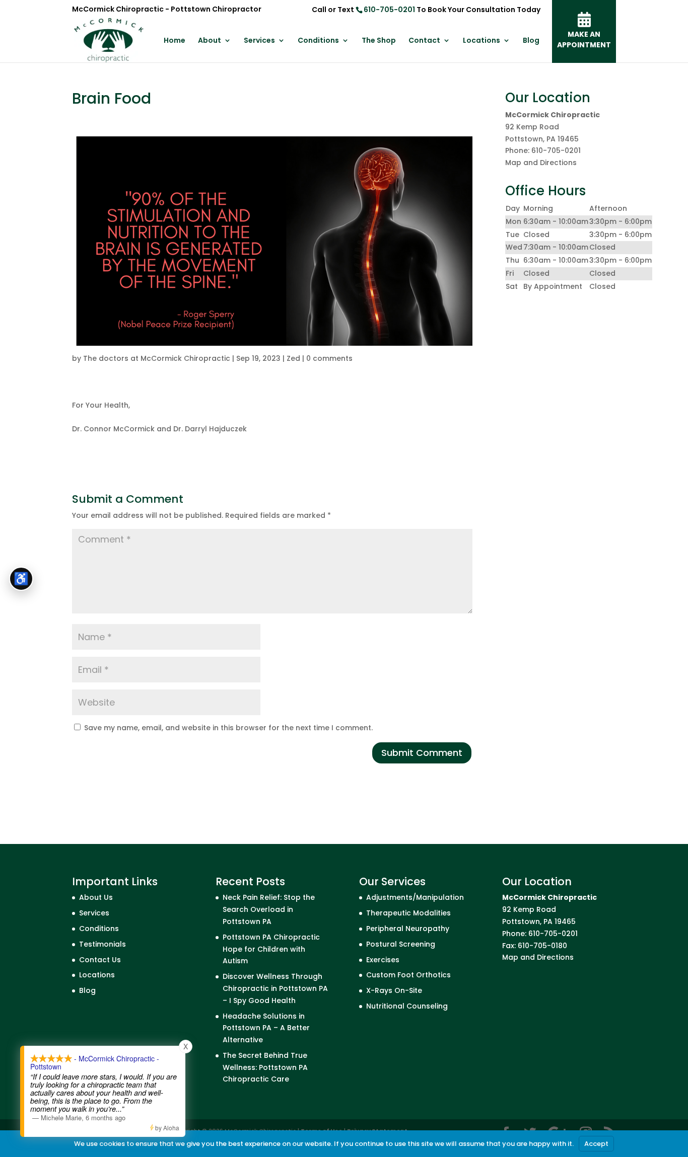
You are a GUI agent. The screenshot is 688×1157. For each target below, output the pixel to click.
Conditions (318, 41)
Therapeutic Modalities (408, 913)
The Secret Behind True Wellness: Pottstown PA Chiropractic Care (265, 1067)
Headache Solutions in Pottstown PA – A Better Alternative (266, 1028)
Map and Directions (541, 163)
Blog (531, 41)
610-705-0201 (389, 10)
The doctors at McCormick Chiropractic (156, 358)
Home (174, 41)
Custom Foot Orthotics (408, 975)
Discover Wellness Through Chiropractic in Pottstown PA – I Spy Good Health (275, 988)
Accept (596, 1143)
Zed (293, 358)
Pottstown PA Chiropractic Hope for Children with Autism (271, 949)
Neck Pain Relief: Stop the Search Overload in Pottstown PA (269, 909)
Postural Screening (400, 944)
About (209, 41)
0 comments (329, 358)
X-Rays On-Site (394, 990)
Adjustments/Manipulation (415, 897)
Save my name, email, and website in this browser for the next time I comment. (228, 728)
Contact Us (100, 960)
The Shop (379, 41)
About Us (96, 897)
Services (259, 41)
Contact (424, 41)
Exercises (382, 960)
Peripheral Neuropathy (407, 928)
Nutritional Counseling (407, 1006)
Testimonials (102, 944)
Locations (481, 41)
